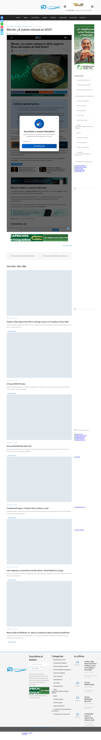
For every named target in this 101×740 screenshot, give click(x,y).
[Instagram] (16, 7)
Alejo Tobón (88, 672)
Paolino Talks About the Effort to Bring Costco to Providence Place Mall (38, 322)
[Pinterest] (1, 27)
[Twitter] (13, 7)
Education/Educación (85, 89)
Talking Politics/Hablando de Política (83, 154)
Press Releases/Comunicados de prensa (84, 126)
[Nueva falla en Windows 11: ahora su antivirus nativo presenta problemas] (39, 604)
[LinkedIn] (1, 30)
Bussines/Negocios (83, 80)
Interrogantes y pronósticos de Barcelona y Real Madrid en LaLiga (35, 570)
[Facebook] (10, 7)
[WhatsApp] (1, 24)
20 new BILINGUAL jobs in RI (19, 446)
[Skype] (1, 33)
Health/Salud (81, 105)
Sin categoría (82, 142)
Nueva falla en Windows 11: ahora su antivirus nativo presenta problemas (38, 632)
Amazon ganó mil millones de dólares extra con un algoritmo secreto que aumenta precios (56, 256)
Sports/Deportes (83, 147)
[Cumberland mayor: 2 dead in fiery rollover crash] (39, 479)
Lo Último (10, 26)
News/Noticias (82, 120)
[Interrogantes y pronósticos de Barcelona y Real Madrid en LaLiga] (39, 541)
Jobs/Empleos (81, 110)
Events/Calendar (83, 101)
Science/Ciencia (82, 137)
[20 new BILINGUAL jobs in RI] (39, 417)
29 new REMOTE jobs (16, 384)
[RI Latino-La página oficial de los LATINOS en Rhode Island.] (50, 7)
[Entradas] (39, 256)
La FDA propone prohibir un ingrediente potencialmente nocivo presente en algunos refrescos (22, 256)
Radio (79, 133)
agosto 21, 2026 (12, 318)
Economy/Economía (84, 85)
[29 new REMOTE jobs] (39, 355)
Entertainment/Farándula (84, 96)
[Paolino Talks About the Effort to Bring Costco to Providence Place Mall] (39, 293)
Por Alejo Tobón (67, 245)
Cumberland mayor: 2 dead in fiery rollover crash (27, 508)
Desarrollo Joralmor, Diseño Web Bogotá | (42, 727)
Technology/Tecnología (23, 26)
